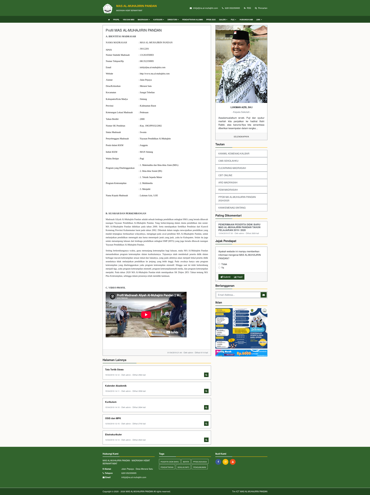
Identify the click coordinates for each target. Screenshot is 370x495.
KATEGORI (157, 19)
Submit (226, 276)
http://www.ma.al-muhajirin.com (155, 73)
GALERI (222, 19)
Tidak (224, 264)
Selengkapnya (241, 136)
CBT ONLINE (225, 175)
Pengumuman (199, 467)
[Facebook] (219, 461)
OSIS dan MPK (113, 418)
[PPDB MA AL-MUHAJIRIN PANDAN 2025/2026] (241, 328)
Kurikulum (110, 402)
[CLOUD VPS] (241, 353)
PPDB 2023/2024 (200, 461)
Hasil (240, 276)
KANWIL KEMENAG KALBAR (233, 153)
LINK (258, 19)
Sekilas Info (183, 467)
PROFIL (116, 19)
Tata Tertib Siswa (114, 369)
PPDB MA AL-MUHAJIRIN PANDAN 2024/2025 (237, 198)
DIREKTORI (172, 19)
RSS (248, 8)
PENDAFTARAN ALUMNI (192, 19)
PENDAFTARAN (167, 467)
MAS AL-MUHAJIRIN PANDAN (139, 491)
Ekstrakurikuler (113, 434)
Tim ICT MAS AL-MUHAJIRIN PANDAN (249, 491)
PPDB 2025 (211, 19)
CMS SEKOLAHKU (228, 160)
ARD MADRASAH (227, 182)
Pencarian (262, 8)
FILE (232, 19)
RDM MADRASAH (228, 189)
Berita (186, 461)
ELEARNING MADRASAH (232, 168)
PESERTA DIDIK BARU (170, 461)
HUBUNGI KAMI (246, 19)
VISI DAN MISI (128, 19)
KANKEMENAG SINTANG (232, 207)
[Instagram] (226, 461)
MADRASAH (143, 19)
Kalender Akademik (116, 385)
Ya (222, 267)
